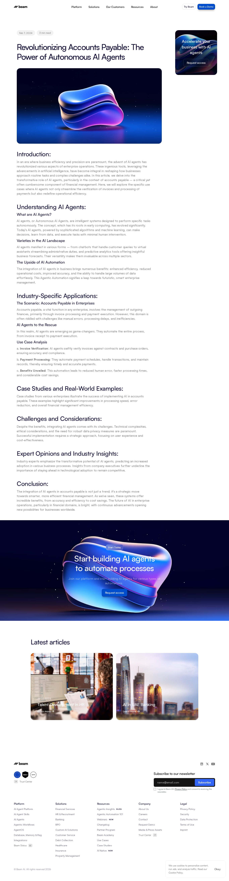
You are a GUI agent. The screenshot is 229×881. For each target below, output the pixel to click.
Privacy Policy (181, 789)
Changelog (103, 824)
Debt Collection (64, 840)
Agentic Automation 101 (110, 814)
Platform (76, 7)
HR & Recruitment (65, 814)
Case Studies (104, 845)
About (154, 7)
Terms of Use (187, 824)
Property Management (67, 855)
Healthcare (61, 845)
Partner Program (106, 829)
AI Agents (19, 819)
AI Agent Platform (23, 809)
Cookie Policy (176, 872)
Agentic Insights (106, 809)
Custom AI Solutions (66, 829)
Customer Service (65, 835)
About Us (144, 809)
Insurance (60, 850)
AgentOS (19, 829)
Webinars (102, 819)
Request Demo (147, 824)
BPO (57, 824)
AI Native (102, 850)
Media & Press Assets (150, 829)
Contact (143, 819)
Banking (59, 819)
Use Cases (103, 840)
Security (184, 814)
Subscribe (204, 782)
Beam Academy (105, 835)
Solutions (94, 7)
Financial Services (65, 809)
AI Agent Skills (21, 814)
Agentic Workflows (24, 824)
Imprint (184, 829)
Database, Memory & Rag (28, 835)
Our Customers (115, 7)
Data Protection (189, 819)
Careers (143, 814)
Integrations (20, 840)
